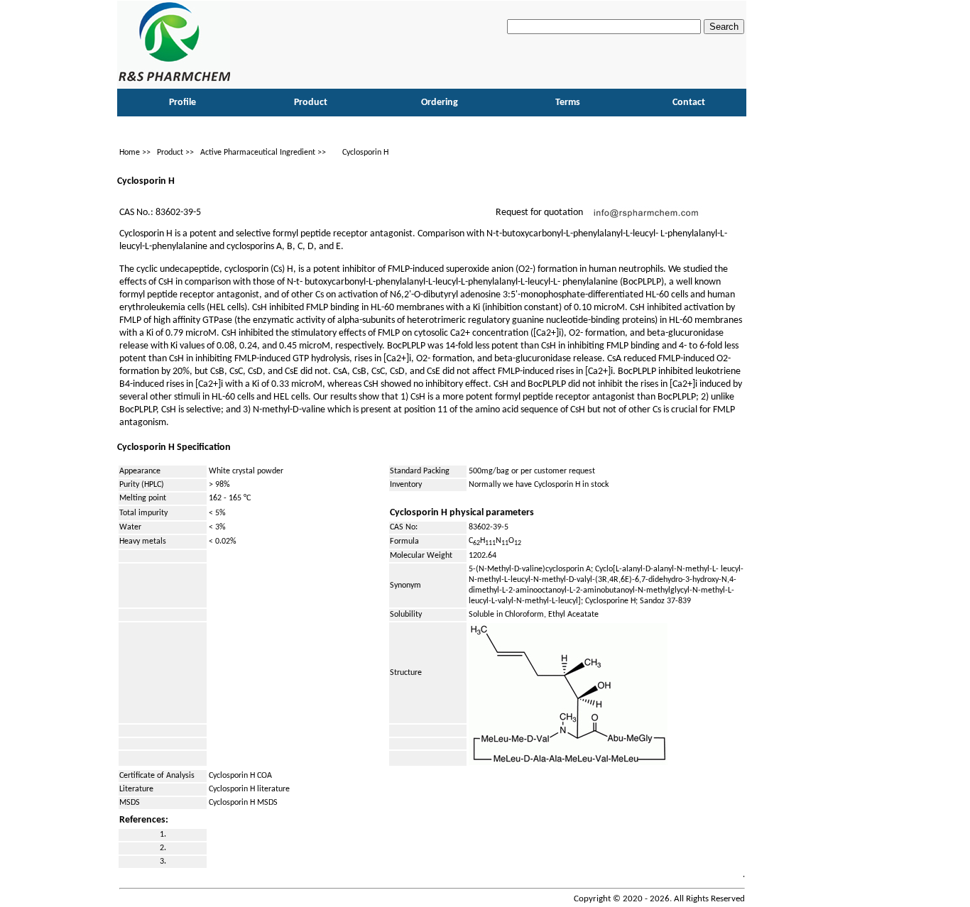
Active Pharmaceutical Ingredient (257, 152)
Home (129, 152)
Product (170, 152)
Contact (688, 102)
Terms (567, 102)
